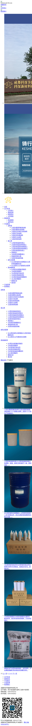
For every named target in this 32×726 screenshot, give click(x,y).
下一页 (15, 673)
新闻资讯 (7, 218)
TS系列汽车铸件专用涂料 (19, 231)
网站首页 (3, 360)
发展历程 (11, 212)
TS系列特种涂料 (16, 239)
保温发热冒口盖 (16, 256)
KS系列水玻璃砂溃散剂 (18, 269)
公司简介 (3, 8)
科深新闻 (11, 220)
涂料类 (10, 225)
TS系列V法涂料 (16, 237)
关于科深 (7, 208)
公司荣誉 (11, 216)
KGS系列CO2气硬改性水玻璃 (20, 265)
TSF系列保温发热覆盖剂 (19, 277)
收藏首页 (3, 4)
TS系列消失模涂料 (17, 235)
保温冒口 (14, 252)
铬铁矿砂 (14, 280)
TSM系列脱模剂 (16, 271)
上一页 (5, 673)
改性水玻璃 (11, 260)
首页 (5, 206)
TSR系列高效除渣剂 (17, 275)
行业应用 (7, 284)
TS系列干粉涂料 (16, 233)
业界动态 (11, 222)
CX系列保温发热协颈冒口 (19, 248)
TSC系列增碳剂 (16, 279)
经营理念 (11, 214)
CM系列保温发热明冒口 (18, 244)
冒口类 (10, 241)
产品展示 (7, 224)
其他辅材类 (11, 267)
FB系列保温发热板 (17, 258)
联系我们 (3, 11)
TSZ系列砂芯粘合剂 (17, 273)
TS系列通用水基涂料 (17, 229)
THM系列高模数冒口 (18, 254)
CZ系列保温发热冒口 (18, 243)
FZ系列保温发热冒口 (17, 250)
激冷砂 (13, 282)
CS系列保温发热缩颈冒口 (19, 246)
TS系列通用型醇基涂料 (18, 227)
